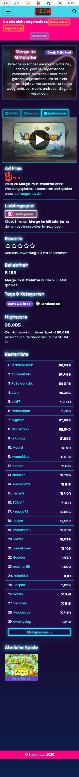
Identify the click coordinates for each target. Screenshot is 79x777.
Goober (19, 557)
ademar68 (21, 566)
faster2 (18, 493)
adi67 (16, 401)
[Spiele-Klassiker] (60, 2)
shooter (18, 475)
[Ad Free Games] (38, 2)
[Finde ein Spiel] (74, 11)
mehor (17, 466)
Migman (18, 420)
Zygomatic (37, 754)
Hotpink (19, 585)
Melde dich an (59, 22)
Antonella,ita (21, 374)
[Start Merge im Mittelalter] (39, 140)
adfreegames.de (27, 193)
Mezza (18, 539)
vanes (18, 594)
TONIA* (18, 502)
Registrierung (13, 28)
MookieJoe (22, 612)
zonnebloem (22, 548)
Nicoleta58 (20, 429)
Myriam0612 (21, 530)
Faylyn (18, 520)
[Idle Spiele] (49, 2)
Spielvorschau (56, 113)
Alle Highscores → (39, 632)
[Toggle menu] (8, 12)
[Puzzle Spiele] (27, 2)
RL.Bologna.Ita (22, 383)
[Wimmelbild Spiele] (16, 2)
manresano (21, 411)
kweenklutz (21, 456)
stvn (15, 392)
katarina (18, 438)
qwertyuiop (22, 621)
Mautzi (18, 447)
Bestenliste (39, 36)
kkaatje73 (20, 511)
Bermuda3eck (22, 365)
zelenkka (21, 575)
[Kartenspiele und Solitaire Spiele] (5, 2)
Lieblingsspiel (23, 214)
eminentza (21, 484)
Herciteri (20, 603)
